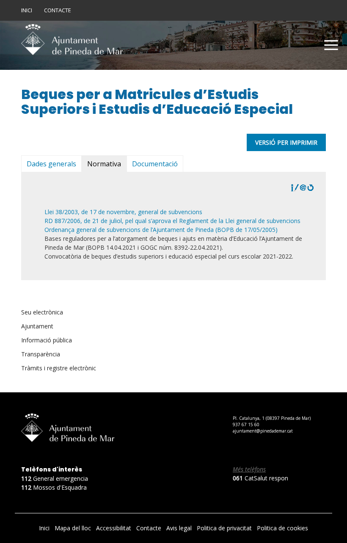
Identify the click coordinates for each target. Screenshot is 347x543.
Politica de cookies (282, 528)
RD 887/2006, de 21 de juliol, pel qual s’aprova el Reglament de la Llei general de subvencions (172, 221)
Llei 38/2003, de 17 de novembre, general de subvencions (123, 212)
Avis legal (179, 528)
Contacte (57, 10)
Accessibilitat (114, 528)
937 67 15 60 (246, 424)
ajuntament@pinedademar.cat (263, 431)
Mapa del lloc (74, 528)
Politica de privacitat (225, 528)
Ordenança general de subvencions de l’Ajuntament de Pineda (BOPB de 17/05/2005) (161, 230)
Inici (26, 10)
